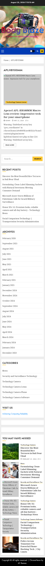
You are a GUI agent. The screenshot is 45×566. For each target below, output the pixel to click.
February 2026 (9, 238)
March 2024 (7, 337)
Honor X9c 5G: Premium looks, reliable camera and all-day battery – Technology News (21, 210)
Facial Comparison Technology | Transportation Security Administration (30, 527)
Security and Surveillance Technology (19, 376)
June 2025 (6, 259)
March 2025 (7, 274)
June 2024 (6, 321)
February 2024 (9, 342)
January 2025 (8, 285)
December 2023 (9, 353)
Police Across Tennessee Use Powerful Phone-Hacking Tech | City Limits (30, 546)
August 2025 (8, 248)
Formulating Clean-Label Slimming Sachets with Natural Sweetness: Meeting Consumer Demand (22, 187)
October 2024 (8, 300)
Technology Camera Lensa (16, 102)
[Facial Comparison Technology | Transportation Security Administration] (10, 526)
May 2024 (6, 327)
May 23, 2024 (19, 121)
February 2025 (9, 280)
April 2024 (7, 332)
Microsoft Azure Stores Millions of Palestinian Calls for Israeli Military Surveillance (18, 199)
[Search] (37, 51)
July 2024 (6, 316)
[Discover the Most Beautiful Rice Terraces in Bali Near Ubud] (10, 451)
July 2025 (6, 254)
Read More (10, 145)
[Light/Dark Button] (32, 51)
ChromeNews (35, 560)
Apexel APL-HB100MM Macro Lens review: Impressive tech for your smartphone (22, 114)
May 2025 (6, 264)
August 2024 (8, 311)
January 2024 (8, 347)
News (5, 370)
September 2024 (9, 306)
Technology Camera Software (16, 397)
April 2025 (7, 269)
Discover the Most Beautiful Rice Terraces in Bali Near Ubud (31, 452)
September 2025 (9, 243)
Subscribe (42, 51)
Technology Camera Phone (14, 392)
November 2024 (9, 295)
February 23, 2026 (30, 459)
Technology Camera (11, 381)
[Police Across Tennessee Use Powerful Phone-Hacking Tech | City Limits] (10, 545)
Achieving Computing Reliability (15, 413)
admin (8, 121)
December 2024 (9, 290)
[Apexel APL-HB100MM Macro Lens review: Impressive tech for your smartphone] (22, 89)
